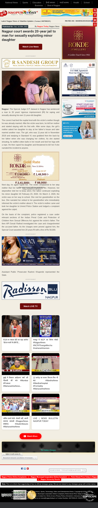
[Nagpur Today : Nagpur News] (20, 13)
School (87, 3)
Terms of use (51, 496)
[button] (16, 333)
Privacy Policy (60, 496)
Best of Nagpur (53, 5)
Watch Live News (30, 47)
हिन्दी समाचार (50, 3)
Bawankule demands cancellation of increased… (19, 458)
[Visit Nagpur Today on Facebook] (92, 21)
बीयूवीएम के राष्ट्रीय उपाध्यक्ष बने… (12, 454)
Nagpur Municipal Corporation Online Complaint (49, 477)
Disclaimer (69, 496)
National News (11, 3)
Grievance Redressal (81, 496)
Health (76, 3)
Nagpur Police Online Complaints (14, 477)
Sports (25, 3)
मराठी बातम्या (64, 3)
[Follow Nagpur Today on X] (25, 469)
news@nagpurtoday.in (48, 498)
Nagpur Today (43, 26)
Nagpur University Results (50, 479)
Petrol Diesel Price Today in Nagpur (84, 477)
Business (39, 5)
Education (37, 3)
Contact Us (42, 496)
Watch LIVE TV (31, 306)
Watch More (32, 436)
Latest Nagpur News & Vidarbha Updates (17, 21)
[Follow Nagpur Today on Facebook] (22, 469)
